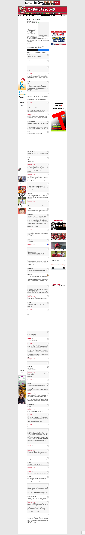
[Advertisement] (22, 31)
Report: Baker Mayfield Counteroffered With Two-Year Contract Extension (22, 195)
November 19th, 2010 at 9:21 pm (31, 409)
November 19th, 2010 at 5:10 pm (31, 229)
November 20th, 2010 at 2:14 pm (31, 502)
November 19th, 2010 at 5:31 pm (31, 296)
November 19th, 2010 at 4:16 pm (31, 164)
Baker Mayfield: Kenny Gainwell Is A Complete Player (22, 205)
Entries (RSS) (39, 532)
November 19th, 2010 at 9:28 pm (31, 414)
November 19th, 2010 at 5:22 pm (31, 257)
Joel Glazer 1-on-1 (20, 171)
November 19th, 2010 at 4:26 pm (31, 183)
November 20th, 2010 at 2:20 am (31, 467)
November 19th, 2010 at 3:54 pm (31, 73)
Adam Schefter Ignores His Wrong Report (43, 16)
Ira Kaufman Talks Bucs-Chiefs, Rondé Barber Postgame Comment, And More (58, 231)
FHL (18, 169)
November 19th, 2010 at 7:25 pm (31, 379)
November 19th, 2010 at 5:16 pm (31, 244)
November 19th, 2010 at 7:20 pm (31, 358)
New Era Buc (29, 338)
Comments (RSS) (44, 532)
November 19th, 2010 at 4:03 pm (31, 114)
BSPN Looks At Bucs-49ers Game (31, 16)
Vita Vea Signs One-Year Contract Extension (58, 249)
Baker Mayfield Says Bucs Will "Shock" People (22, 216)
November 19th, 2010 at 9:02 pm (31, 393)
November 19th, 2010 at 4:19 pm (31, 174)
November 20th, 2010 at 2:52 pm (31, 514)
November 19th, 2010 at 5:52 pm (31, 309)
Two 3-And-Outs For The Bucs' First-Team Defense (59, 241)
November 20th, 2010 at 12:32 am (31, 450)
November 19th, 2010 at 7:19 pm (31, 343)
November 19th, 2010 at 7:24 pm (31, 372)
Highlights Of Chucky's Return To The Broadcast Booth (22, 184)
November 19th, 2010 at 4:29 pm (31, 201)
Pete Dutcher (29, 445)
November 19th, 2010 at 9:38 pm (31, 424)
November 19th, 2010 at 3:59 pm (31, 102)
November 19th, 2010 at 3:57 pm (31, 93)
